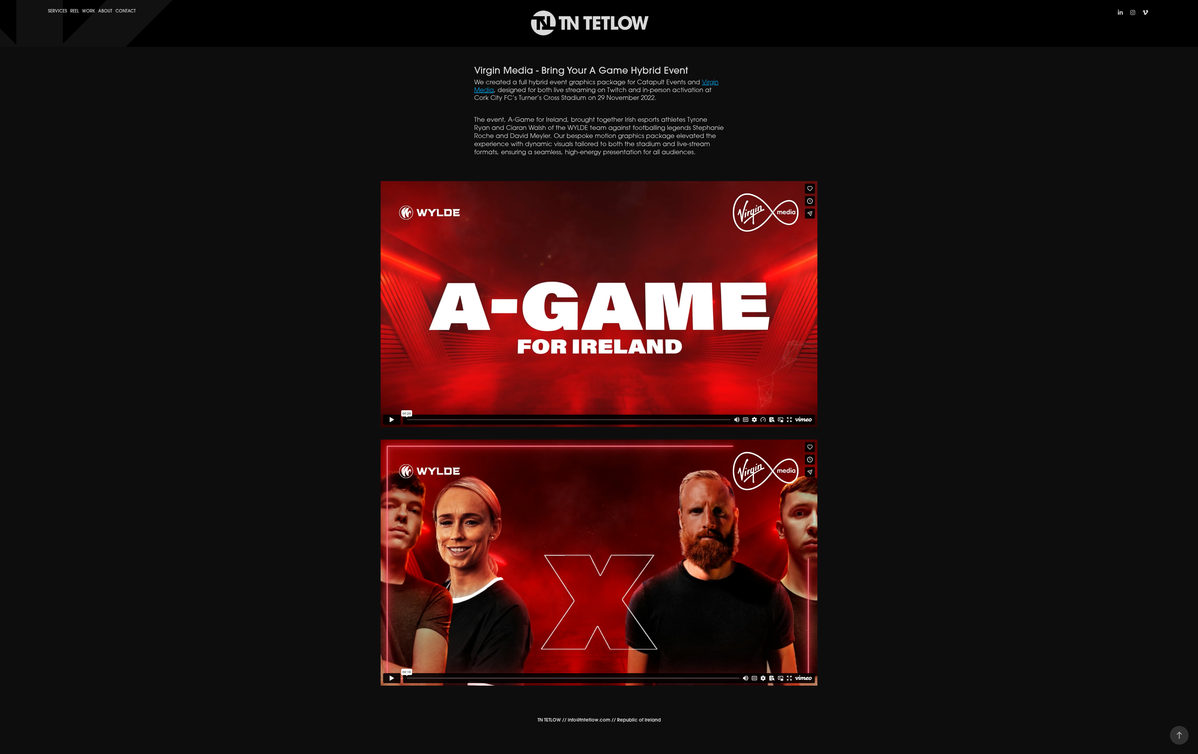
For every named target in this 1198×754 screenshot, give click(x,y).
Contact (125, 11)
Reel (74, 11)
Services (57, 11)
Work (88, 11)
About (105, 11)
